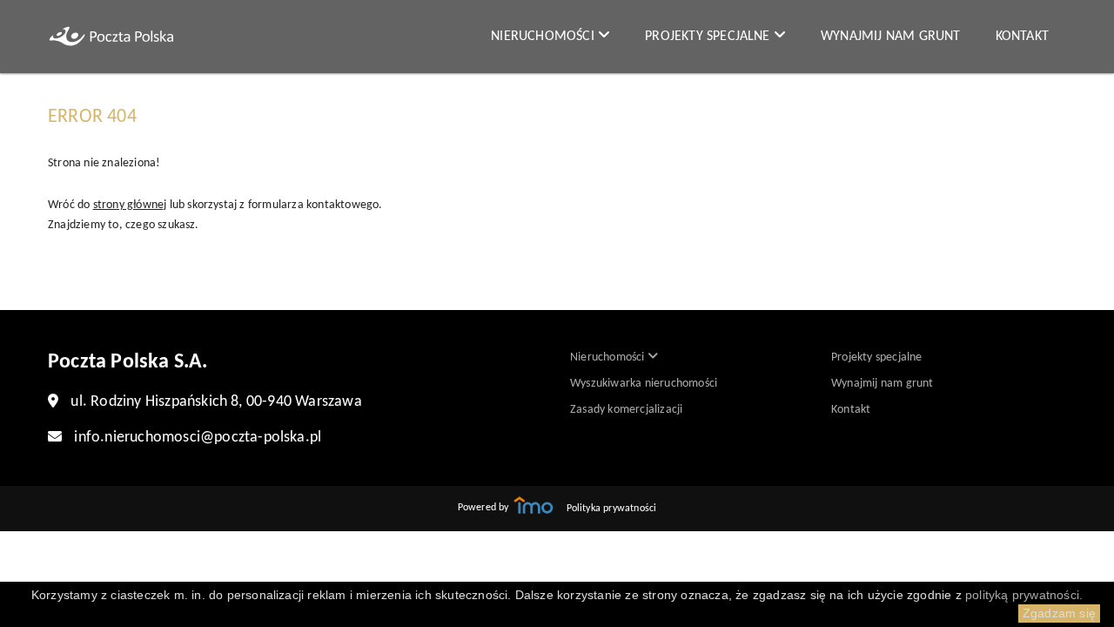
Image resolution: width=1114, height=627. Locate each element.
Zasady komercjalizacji (626, 409)
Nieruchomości (544, 37)
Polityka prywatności (612, 508)
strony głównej (130, 205)
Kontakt (1022, 37)
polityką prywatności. (1024, 595)
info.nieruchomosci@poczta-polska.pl (197, 437)
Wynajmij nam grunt (891, 37)
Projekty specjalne (709, 37)
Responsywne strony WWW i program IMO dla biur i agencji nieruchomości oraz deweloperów (533, 505)
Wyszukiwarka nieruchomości (643, 383)
